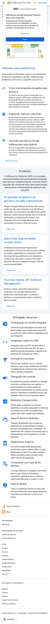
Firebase (5, 556)
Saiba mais (11, 229)
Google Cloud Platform (10, 600)
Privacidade (22, 613)
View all (4, 574)
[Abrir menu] (3, 3)
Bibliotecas (6, 524)
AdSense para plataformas (18, 68)
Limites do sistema (9, 534)
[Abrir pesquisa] (35, 2)
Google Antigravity (8, 563)
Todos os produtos (8, 604)
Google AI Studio (8, 559)
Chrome (5, 552)
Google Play (6, 570)
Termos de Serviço (9, 538)
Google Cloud (7, 567)
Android (5, 548)
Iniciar (25, 39)
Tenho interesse (11, 161)
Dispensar (25, 33)
